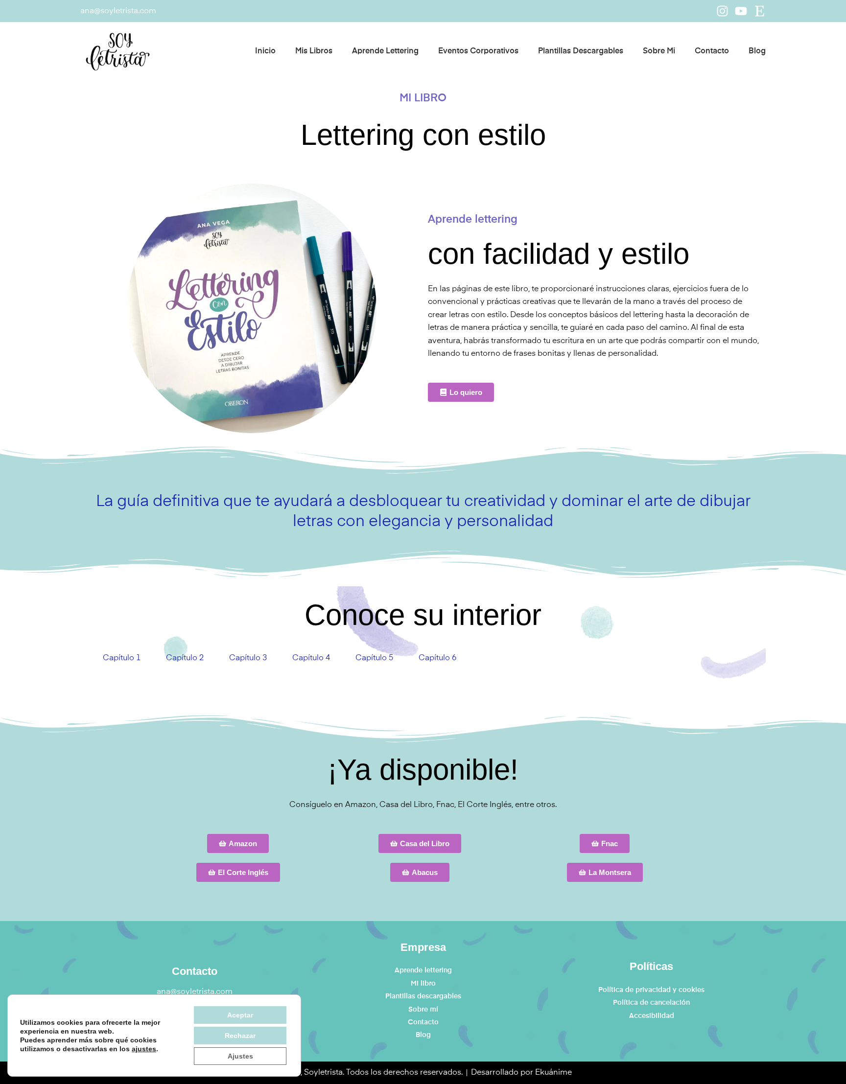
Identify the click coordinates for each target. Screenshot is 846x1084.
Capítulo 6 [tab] (437, 658)
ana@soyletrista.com (118, 11)
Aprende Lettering (385, 51)
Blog (757, 51)
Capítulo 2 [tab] (185, 658)
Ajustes (240, 1056)
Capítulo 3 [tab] (248, 658)
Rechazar (240, 1035)
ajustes (144, 1049)
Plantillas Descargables (580, 51)
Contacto (712, 51)
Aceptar (240, 1015)
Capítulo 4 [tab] (311, 658)
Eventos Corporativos (478, 51)
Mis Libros (313, 51)
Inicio (265, 51)
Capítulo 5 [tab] (374, 658)
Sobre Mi (659, 51)
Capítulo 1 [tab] (122, 658)
